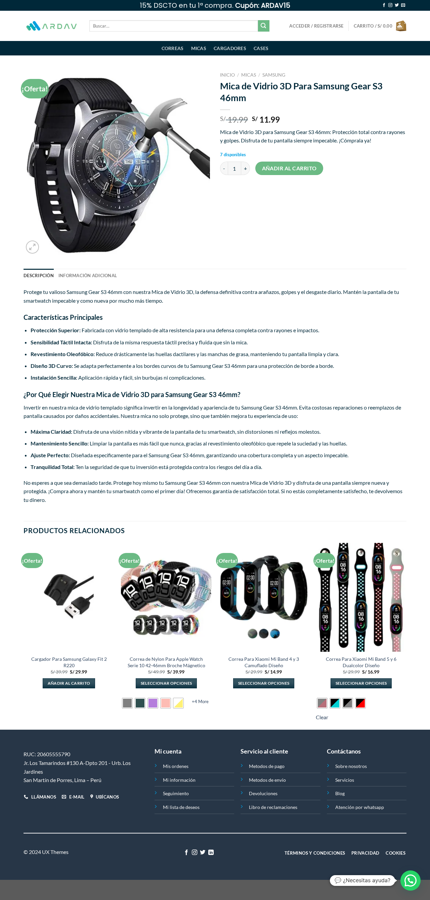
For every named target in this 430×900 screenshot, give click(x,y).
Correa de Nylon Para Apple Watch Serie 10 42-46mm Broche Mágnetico (166, 662)
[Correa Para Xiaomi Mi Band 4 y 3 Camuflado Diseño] (263, 597)
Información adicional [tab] (87, 275)
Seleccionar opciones (166, 683)
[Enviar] (263, 26)
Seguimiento (176, 793)
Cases (261, 48)
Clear (322, 717)
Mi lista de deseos (181, 807)
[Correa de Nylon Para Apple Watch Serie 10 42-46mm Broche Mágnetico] (166, 597)
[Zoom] (32, 247)
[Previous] (24, 635)
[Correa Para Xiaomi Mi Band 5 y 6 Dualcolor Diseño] (361, 597)
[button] (410, 880)
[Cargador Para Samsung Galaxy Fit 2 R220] (69, 597)
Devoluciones (263, 793)
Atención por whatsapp (359, 807)
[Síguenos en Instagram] (390, 5)
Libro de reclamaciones (273, 807)
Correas (173, 48)
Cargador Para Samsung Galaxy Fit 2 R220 (69, 662)
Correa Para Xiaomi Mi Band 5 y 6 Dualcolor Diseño (361, 662)
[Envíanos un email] (403, 5)
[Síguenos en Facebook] (384, 5)
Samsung (273, 75)
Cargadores (230, 48)
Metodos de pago (267, 766)
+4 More (200, 701)
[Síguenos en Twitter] (397, 5)
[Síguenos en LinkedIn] (211, 853)
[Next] (406, 635)
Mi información (179, 780)
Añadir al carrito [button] (69, 683)
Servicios (344, 780)
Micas (198, 48)
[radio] (127, 703)
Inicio (227, 75)
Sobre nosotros (351, 766)
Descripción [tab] (39, 275)
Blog (340, 793)
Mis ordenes (175, 766)
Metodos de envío (267, 780)
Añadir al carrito (289, 168)
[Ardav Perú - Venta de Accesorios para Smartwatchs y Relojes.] (51, 26)
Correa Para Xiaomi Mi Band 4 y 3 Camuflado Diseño (263, 662)
